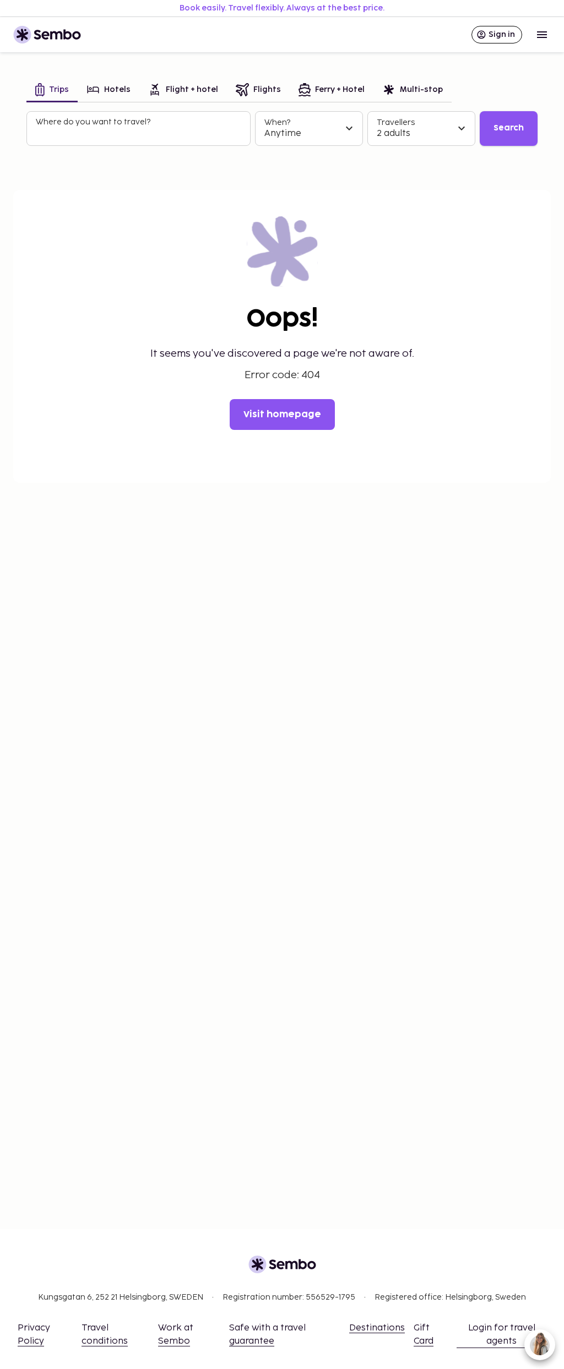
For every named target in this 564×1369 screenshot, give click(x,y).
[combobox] (139, 133)
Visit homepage (282, 414)
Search (509, 128)
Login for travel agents (501, 1334)
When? (277, 122)
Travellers (396, 122)
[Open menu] (542, 34)
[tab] (52, 90)
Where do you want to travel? (93, 122)
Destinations (377, 1328)
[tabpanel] (282, 128)
